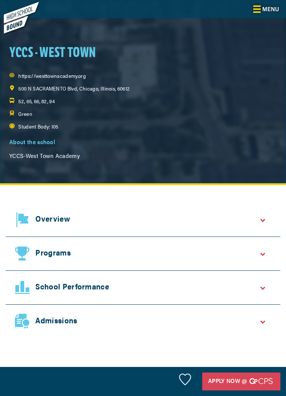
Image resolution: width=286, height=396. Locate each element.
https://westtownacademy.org (52, 75)
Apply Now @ (228, 380)
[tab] (143, 220)
